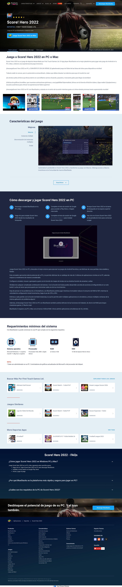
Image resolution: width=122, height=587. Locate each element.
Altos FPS (41, 557)
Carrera (68, 537)
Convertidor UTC (43, 563)
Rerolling (41, 549)
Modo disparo (42, 533)
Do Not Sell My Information (52, 580)
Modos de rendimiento (44, 551)
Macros (40, 541)
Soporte (76, 3)
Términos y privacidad (13, 580)
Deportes (11, 27)
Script (40, 555)
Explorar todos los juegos (104, 378)
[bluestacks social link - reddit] (99, 539)
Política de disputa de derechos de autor (27, 580)
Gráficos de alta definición (45, 559)
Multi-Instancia (42, 537)
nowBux (10, 539)
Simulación (10, 566)
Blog (47, 3)
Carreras (10, 562)
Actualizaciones (98, 531)
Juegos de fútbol (12, 572)
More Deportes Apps (17, 430)
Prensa (68, 539)
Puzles (9, 560)
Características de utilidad (45, 561)
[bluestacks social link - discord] (95, 539)
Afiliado (68, 533)
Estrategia (10, 570)
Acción (9, 554)
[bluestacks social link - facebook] (102, 539)
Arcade (9, 558)
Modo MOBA (42, 535)
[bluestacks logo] (12, 3)
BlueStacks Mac (12, 531)
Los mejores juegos (12, 552)
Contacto (68, 535)
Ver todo (111, 430)
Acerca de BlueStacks (71, 531)
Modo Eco (41, 543)
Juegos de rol (11, 564)
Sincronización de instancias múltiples (48, 539)
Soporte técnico (99, 528)
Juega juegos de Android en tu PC (74, 546)
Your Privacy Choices (63, 586)
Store (57, 3)
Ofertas (10, 537)
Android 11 (10, 541)
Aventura (10, 556)
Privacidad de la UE (41, 580)
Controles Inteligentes (44, 547)
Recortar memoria (43, 553)
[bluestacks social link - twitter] (106, 539)
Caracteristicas (26, 3)
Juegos (38, 3)
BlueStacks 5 (11, 533)
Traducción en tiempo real (45, 545)
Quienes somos (71, 528)
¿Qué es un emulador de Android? (74, 548)
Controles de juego (43, 531)
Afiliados (68, 3)
